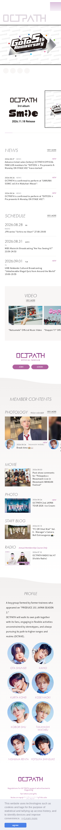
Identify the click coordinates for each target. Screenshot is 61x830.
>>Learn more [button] (29, 818)
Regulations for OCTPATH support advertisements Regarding (29, 789)
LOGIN (40, 367)
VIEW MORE (51, 150)
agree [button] (15, 825)
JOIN (21, 367)
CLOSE (30, 799)
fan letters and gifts (28, 794)
